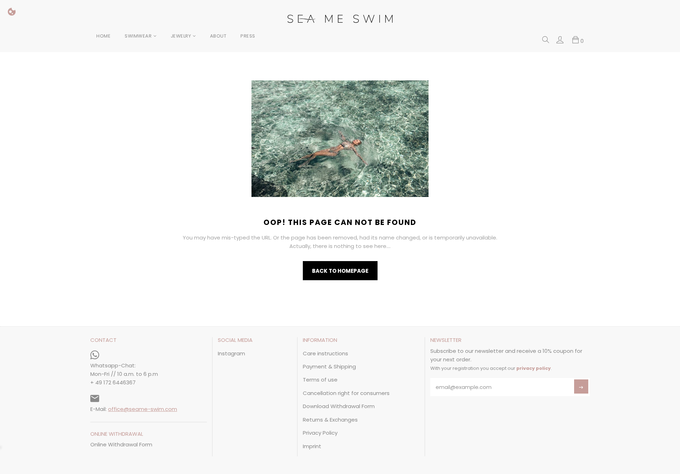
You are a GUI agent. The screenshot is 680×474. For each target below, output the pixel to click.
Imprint (312, 446)
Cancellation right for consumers (346, 393)
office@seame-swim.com (142, 409)
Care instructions (325, 353)
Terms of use (320, 379)
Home (103, 36)
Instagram (231, 353)
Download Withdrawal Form (339, 406)
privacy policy (533, 368)
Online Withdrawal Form (121, 444)
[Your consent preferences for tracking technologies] (12, 12)
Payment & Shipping (329, 366)
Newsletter (445, 340)
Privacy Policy (320, 432)
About (218, 36)
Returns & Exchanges (330, 419)
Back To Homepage (340, 271)
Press (247, 36)
